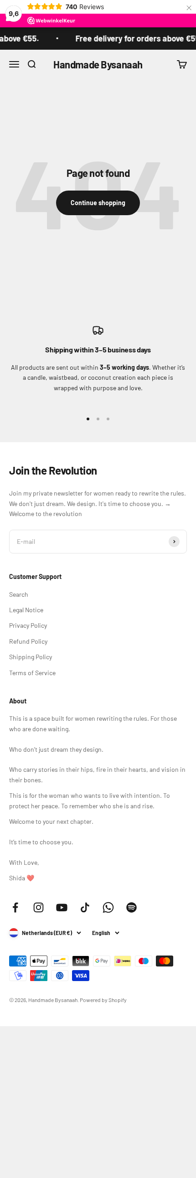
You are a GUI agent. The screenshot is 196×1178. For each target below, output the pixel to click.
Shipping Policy (30, 657)
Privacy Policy (28, 625)
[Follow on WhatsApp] (108, 907)
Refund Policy (28, 641)
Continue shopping (98, 203)
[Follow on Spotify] (131, 907)
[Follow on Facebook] (15, 907)
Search (18, 594)
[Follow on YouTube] (62, 907)
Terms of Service (32, 673)
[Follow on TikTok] (85, 907)
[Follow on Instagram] (38, 907)
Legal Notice (26, 610)
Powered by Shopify (103, 1000)
